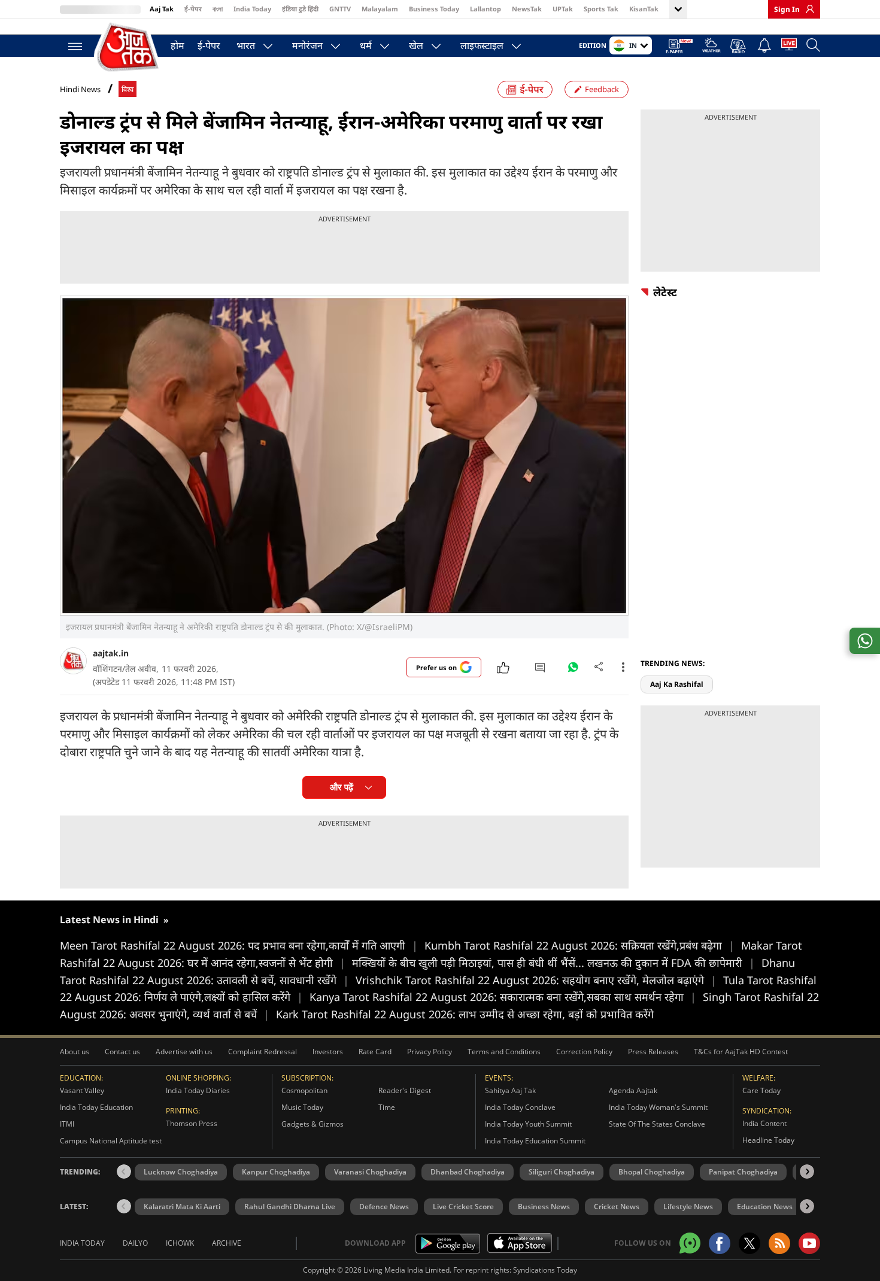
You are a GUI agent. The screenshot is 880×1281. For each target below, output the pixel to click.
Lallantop (485, 8)
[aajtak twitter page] (749, 1243)
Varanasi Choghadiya (370, 1172)
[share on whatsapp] (864, 641)
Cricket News (616, 1206)
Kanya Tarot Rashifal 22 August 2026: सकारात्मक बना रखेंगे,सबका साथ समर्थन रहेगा (502, 997)
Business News (544, 1206)
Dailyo (135, 1243)
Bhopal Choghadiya (651, 1172)
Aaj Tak (162, 8)
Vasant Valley (82, 1090)
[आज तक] (129, 47)
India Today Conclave (520, 1107)
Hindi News (80, 89)
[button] (807, 1171)
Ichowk (180, 1243)
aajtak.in (111, 653)
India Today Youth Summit (528, 1124)
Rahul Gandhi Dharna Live (289, 1206)
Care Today (761, 1090)
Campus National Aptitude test (111, 1141)
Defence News (384, 1206)
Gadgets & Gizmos (312, 1124)
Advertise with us (184, 1051)
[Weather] (711, 47)
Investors (327, 1051)
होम (177, 45)
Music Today (302, 1107)
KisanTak (644, 8)
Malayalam (380, 8)
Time (386, 1107)
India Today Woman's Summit (658, 1107)
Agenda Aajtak (633, 1090)
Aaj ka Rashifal (676, 684)
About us (74, 1051)
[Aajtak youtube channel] (809, 1243)
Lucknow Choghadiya (181, 1172)
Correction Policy (584, 1051)
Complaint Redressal (262, 1051)
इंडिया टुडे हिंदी (300, 8)
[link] (807, 9)
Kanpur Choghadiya (276, 1172)
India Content (764, 1123)
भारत (245, 45)
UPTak (563, 8)
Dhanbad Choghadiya (467, 1172)
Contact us (122, 1051)
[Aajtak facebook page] (719, 1243)
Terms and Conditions (504, 1051)
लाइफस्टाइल (481, 45)
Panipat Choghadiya (743, 1172)
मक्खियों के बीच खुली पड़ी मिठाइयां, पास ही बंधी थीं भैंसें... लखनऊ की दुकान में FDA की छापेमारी (553, 963)
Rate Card (375, 1051)
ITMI (67, 1124)
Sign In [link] (787, 9)
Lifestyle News (688, 1206)
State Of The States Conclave (657, 1124)
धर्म (366, 45)
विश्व (127, 89)
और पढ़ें (341, 787)
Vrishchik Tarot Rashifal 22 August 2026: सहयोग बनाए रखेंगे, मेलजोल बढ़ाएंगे (536, 980)
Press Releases (653, 1051)
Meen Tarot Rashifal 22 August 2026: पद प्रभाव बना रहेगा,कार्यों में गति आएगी (239, 945)
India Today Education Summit (535, 1141)
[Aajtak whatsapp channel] (689, 1243)
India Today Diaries (198, 1090)
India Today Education (96, 1107)
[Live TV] (789, 46)
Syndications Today (545, 1270)
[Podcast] (739, 46)
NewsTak (527, 8)
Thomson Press (191, 1123)
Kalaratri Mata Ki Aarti (182, 1206)
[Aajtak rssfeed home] (779, 1243)
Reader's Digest (404, 1090)
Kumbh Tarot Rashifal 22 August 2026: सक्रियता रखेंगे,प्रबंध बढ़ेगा (579, 945)
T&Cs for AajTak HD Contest (741, 1051)
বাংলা (218, 8)
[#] (572, 670)
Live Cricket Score (463, 1206)
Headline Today (768, 1140)
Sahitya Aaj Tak (510, 1090)
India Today (252, 8)
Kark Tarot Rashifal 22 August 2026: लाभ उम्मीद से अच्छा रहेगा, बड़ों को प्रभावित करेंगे (465, 1014)
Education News (765, 1206)
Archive (226, 1243)
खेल (416, 45)
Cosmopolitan (304, 1090)
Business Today (434, 8)
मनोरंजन (307, 45)
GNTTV (340, 8)
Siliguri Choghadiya (561, 1172)
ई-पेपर (193, 8)
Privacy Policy (429, 1051)
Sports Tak (601, 8)
